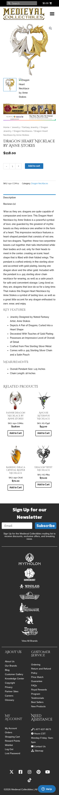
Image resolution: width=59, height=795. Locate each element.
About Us (9, 661)
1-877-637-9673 (42, 729)
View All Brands (30, 641)
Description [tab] (9, 197)
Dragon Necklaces (23, 131)
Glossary (9, 700)
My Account (11, 728)
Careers (9, 695)
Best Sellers (37, 702)
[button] (52, 14)
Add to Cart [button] (16, 433)
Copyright (10, 682)
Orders (8, 732)
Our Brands (11, 665)
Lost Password (12, 753)
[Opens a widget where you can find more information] (47, 789)
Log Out (9, 749)
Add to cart (34, 166)
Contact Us (40, 746)
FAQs (34, 685)
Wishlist (9, 745)
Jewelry (16, 127)
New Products (38, 706)
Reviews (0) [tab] (9, 204)
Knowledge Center (14, 678)
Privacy (8, 687)
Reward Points (12, 741)
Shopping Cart (12, 737)
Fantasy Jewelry (30, 127)
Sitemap (39, 750)
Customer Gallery (14, 674)
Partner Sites (11, 691)
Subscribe (46, 525)
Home (6, 127)
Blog (7, 670)
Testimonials (37, 698)
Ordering (35, 664)
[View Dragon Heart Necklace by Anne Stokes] (9, 84)
